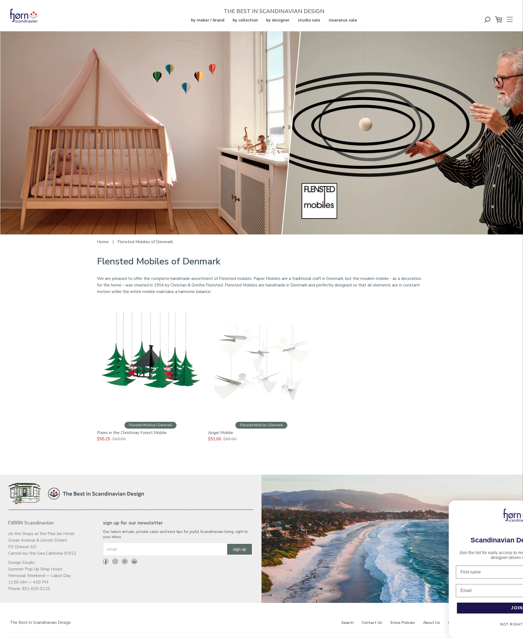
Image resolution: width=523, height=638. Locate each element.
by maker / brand (207, 20)
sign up (239, 549)
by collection (245, 20)
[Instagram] (113, 562)
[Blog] (132, 562)
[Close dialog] (515, 507)
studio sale (309, 20)
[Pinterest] (122, 562)
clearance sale (343, 20)
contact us (372, 622)
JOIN (455, 608)
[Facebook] (105, 562)
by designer (278, 20)
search (347, 622)
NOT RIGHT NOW (455, 624)
